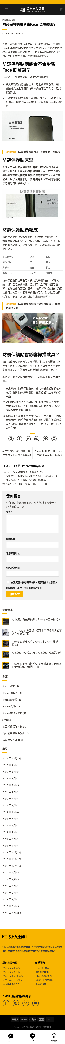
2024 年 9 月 (9, 805)
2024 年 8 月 (9, 812)
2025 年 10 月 (9, 758)
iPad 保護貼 (8, 686)
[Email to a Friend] (36, 438)
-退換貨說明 (40, 984)
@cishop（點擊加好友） (31, 471)
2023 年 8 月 (9, 879)
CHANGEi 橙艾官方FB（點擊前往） (38, 475)
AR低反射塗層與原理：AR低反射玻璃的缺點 (36, 652)
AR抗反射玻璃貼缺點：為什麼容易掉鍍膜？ (36, 619)
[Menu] (7, 9)
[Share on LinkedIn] (54, 438)
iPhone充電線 (9, 699)
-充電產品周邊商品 (11, 984)
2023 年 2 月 (9, 912)
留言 (9, 511)
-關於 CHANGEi (42, 972)
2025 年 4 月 (9, 791)
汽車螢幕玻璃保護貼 (13, 733)
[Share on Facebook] (19, 438)
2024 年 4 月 (9, 832)
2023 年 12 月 (9, 852)
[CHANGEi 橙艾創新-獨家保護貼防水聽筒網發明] (32, 9)
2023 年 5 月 (9, 892)
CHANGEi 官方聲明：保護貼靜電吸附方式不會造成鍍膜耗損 (37, 632)
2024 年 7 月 (9, 818)
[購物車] (61, 9)
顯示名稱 (11, 539)
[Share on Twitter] (28, 438)
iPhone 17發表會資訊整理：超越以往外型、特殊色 (36, 643)
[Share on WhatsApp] (11, 438)
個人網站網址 (13, 567)
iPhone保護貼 (9, 692)
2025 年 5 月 (9, 785)
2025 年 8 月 (9, 771)
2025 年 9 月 (9, 765)
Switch (6, 719)
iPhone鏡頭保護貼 (12, 713)
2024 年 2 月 (9, 838)
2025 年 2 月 (9, 798)
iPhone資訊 (8, 706)
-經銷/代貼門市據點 (44, 980)
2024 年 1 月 (9, 845)
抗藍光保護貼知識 (12, 726)
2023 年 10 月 (9, 865)
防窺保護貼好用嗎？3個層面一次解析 (39, 151)
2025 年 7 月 (9, 778)
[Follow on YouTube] (35, 1003)
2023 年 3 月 (9, 906)
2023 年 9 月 (9, 872)
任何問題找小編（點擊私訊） (34, 479)
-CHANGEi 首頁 (42, 968)
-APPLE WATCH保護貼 (12, 980)
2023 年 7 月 (9, 885)
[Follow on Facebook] (6, 1003)
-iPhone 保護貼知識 (43, 976)
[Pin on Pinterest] (45, 438)
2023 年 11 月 (9, 859)
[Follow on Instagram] (16, 1003)
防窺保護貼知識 (8, 20)
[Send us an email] (25, 1003)
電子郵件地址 (13, 553)
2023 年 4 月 (9, 899)
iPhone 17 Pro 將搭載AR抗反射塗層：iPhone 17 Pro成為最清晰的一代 (36, 665)
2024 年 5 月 (9, 825)
